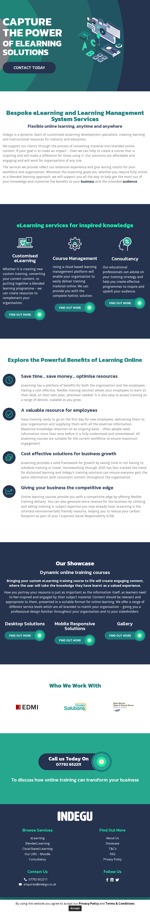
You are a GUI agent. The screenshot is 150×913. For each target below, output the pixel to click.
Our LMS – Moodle (37, 854)
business (87, 181)
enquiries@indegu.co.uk (40, 884)
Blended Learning (37, 843)
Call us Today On (68, 761)
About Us (112, 838)
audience (130, 181)
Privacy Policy (112, 859)
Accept (75, 908)
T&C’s (113, 849)
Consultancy (37, 859)
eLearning (38, 838)
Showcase (112, 843)
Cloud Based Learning (37, 849)
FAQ (112, 854)
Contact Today (29, 68)
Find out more (20, 314)
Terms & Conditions (119, 903)
